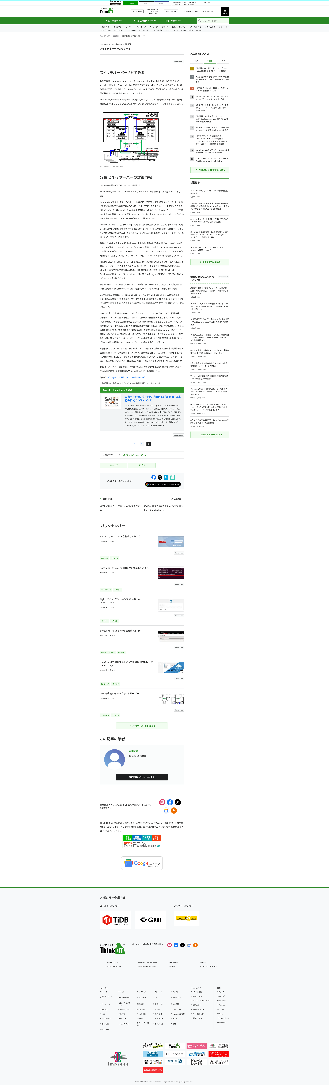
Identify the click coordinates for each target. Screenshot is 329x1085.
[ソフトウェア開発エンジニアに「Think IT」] (175, 1046)
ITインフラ (118, 27)
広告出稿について (209, 11)
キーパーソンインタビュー (201, 1000)
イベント (221, 1009)
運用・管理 (158, 1014)
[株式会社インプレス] (118, 1059)
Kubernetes (119, 30)
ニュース (221, 992)
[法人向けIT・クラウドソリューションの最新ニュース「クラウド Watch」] (153, 1054)
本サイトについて (113, 962)
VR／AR (122, 1014)
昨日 (196, 61)
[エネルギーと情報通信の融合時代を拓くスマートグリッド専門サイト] (197, 1054)
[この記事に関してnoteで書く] (172, 477)
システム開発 (210, 27)
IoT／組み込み (195, 27)
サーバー (129, 27)
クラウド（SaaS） (124, 1009)
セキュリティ (159, 1018)
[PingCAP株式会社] (115, 920)
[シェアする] (153, 477)
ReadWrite (222, 1022)
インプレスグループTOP (208, 966)
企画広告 (116, 36)
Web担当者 (177, 2)
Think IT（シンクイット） (112, 10)
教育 (174, 1024)
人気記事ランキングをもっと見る (212, 170)
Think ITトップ (105, 36)
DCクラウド (198, 2)
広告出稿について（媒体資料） (148, 962)
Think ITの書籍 (187, 30)
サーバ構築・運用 (198, 1014)
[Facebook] (170, 802)
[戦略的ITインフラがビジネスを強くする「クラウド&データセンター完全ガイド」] (153, 1046)
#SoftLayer (134, 455)
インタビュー (159, 30)
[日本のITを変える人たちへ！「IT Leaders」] (175, 1054)
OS (220, 27)
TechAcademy (223, 1018)
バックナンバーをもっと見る (144, 725)
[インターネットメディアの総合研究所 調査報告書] (219, 1046)
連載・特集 (105, 27)
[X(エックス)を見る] (182, 945)
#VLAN (144, 455)
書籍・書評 (222, 1000)
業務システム (197, 996)
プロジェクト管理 (179, 1014)
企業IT (146, 3)
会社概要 (172, 966)
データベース (106, 1004)
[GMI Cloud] (150, 920)
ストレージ (154, 27)
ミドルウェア (177, 997)
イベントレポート (145, 30)
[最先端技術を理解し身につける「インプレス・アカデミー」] (219, 1063)
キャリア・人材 (124, 1024)
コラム (220, 1014)
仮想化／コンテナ (179, 27)
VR (169, 30)
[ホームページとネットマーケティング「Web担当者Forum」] (197, 1046)
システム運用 (106, 1018)
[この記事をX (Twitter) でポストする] (160, 477)
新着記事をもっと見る (212, 262)
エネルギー (176, 4)
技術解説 (221, 996)
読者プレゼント (171, 11)
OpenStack (132, 30)
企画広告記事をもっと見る (211, 434)
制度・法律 (105, 1029)
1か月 (223, 61)
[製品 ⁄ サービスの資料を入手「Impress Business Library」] (153, 1063)
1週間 (209, 61)
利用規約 (203, 962)
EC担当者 (185, 2)
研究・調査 (207, 2)
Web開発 (176, 1004)
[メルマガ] (162, 802)
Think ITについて (191, 11)
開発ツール (159, 1004)
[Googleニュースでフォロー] (189, 945)
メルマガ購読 (137, 11)
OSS (103, 1014)
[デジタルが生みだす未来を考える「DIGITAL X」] (175, 1063)
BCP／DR (122, 1018)
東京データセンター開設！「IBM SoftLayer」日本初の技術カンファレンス (153, 398)
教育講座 (191, 4)
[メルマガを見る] (169, 945)
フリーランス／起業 (143, 1024)
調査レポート (197, 1005)
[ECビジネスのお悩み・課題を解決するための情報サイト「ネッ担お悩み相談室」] (153, 1071)
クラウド (165, 27)
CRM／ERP (177, 1009)
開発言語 (140, 1004)
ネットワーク (141, 27)
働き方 (175, 1018)
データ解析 (141, 1009)
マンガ (176, 30)
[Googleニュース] (166, 810)
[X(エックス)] (178, 802)
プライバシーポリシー (114, 966)
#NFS (125, 455)
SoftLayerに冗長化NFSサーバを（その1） (125, 377)
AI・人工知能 (107, 30)
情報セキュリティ (198, 1009)
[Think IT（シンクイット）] (112, 951)
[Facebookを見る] (176, 945)
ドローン (184, 4)
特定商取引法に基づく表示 (147, 966)
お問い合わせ (173, 962)
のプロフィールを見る (141, 777)
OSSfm (199, 30)
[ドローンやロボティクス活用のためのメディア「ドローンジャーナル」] (197, 1063)
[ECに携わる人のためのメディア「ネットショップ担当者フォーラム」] (219, 1054)
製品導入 (162, 3)
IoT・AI (191, 2)
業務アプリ (105, 1009)
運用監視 (140, 1018)
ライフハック (159, 1024)
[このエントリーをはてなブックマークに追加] (166, 477)
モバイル (158, 1009)
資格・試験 (105, 1024)
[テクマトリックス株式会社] (186, 918)
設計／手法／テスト (124, 1004)
